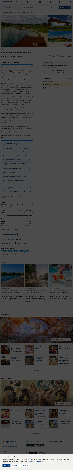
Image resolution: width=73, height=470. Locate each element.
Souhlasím (6, 465)
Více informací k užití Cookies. (36, 461)
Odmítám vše (16, 465)
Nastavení (25, 465)
